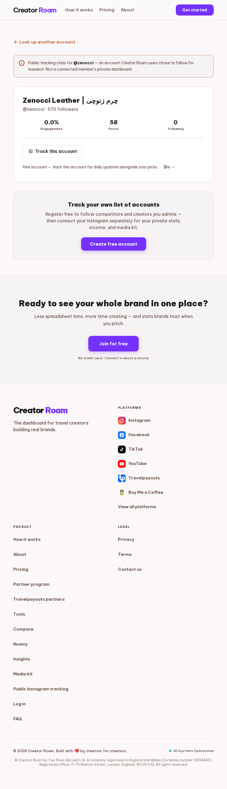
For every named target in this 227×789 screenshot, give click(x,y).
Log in (19, 703)
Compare (23, 629)
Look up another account (44, 42)
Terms (125, 554)
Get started (194, 9)
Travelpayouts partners (39, 599)
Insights (21, 659)
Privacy (126, 539)
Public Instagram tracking (40, 689)
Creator (34, 10)
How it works (79, 10)
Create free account (113, 244)
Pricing (106, 10)
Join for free (113, 343)
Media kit (23, 674)
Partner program (31, 584)
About (127, 10)
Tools (19, 614)
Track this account (53, 151)
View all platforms (137, 506)
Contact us (130, 569)
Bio (169, 167)
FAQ (17, 718)
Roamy (20, 644)
